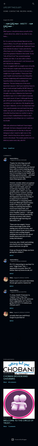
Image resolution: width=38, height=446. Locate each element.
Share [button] (5, 148)
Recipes (23, 11)
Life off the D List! (12, 7)
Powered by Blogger (21, 439)
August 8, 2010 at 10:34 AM (18, 261)
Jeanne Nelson (14, 158)
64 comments (12, 382)
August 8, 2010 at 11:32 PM (22, 312)
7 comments (11, 426)
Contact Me (14, 11)
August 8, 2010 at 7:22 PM (21, 277)
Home (5, 11)
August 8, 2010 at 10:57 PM (18, 292)
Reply (12, 255)
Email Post (11, 148)
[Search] (33, 3)
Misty (11, 277)
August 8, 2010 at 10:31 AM (18, 160)
